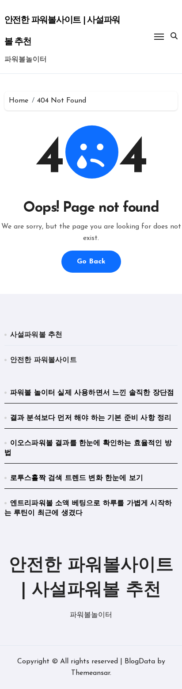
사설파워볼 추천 (36, 335)
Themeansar (90, 673)
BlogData (140, 661)
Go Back (91, 261)
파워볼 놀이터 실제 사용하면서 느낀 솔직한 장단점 (92, 392)
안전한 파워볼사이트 (43, 360)
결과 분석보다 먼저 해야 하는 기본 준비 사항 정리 (91, 418)
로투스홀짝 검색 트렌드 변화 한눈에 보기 (76, 478)
